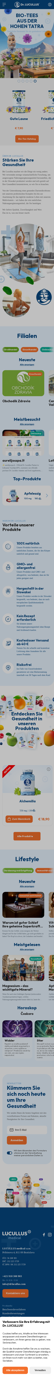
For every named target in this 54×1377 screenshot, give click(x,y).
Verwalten (40, 1370)
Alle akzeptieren (15, 1370)
